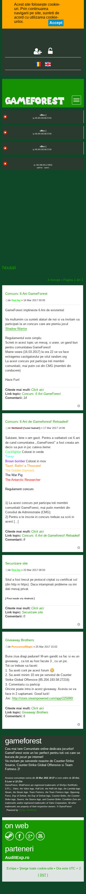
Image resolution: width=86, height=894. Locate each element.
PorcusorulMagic (22, 646)
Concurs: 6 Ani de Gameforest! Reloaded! (36, 421)
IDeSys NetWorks (28, 810)
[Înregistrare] (37, 51)
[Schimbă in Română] (38, 64)
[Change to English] (48, 64)
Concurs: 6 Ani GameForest (26, 293)
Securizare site (16, 563)
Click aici (37, 389)
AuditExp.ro (17, 857)
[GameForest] (44, 101)
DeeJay (16, 300)
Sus (78, 406)
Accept (55, 23)
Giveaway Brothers (19, 640)
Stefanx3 (16, 428)
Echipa (11, 868)
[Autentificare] (50, 51)
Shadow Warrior (16, 328)
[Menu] (76, 100)
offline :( (43, 115)
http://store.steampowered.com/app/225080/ (42, 698)
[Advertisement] (45, 39)
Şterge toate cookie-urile (36, 868)
